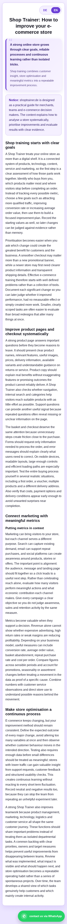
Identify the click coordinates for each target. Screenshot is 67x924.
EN (56, 10)
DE (45, 10)
